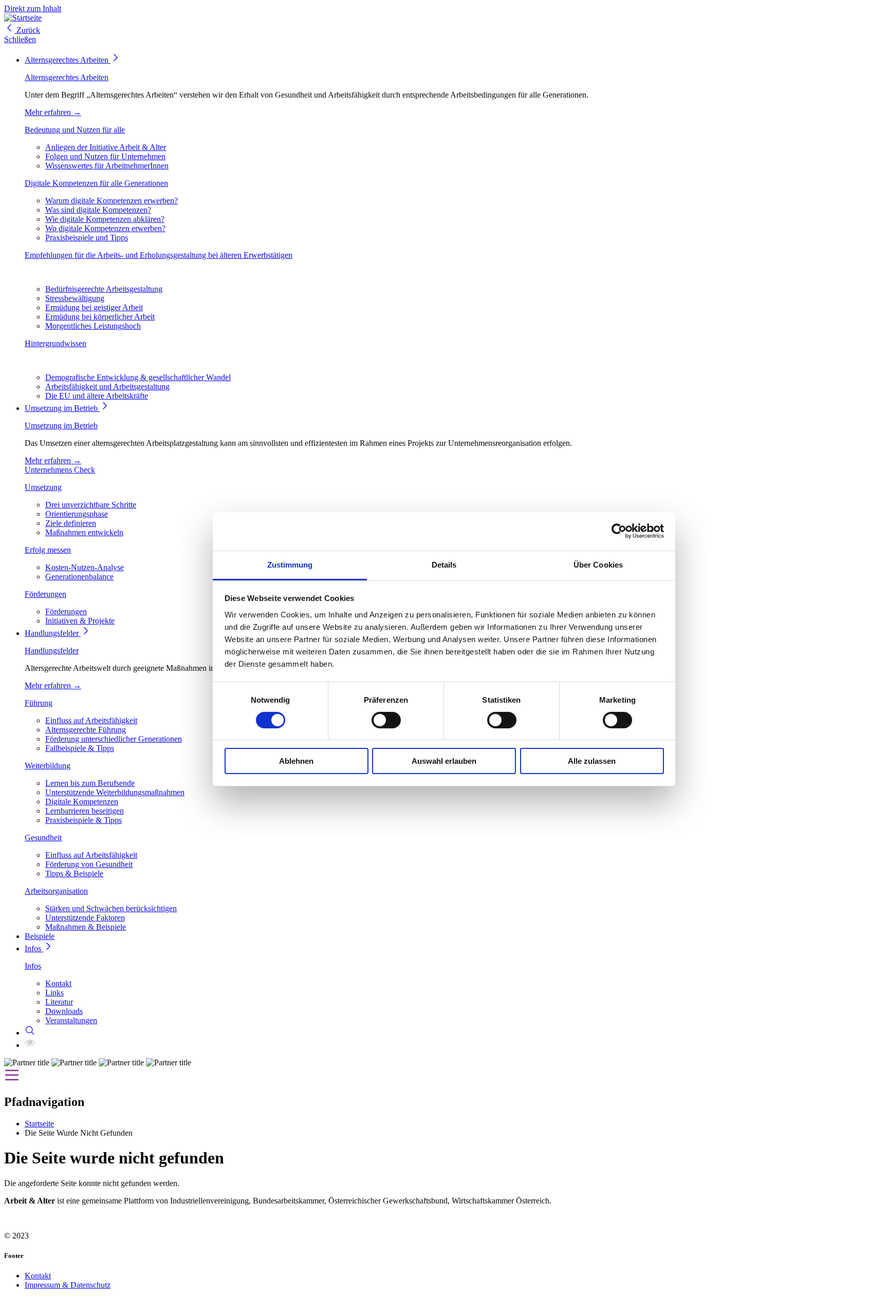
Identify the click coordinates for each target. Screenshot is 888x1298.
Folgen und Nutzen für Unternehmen (105, 156)
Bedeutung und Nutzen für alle (75, 129)
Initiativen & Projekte (80, 620)
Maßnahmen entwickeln (84, 532)
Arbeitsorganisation (56, 891)
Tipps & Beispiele (74, 873)
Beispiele (39, 936)
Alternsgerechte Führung (85, 729)
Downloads (64, 1011)
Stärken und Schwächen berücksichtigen (111, 908)
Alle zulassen (592, 761)
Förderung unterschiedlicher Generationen (113, 739)
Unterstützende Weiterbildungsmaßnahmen (114, 792)
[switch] (386, 720)
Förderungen (45, 594)
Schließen (20, 39)
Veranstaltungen (71, 1020)
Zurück (27, 30)
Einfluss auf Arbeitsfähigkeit (91, 720)
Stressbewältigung (74, 298)
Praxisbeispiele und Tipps (86, 237)
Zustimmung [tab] (290, 564)
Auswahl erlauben (444, 761)
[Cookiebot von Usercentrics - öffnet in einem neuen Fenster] (619, 531)
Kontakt (58, 983)
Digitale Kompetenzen (81, 801)
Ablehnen (296, 761)
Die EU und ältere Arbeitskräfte (96, 395)
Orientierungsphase (76, 514)
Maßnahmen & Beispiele (85, 927)
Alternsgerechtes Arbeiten (67, 59)
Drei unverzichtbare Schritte (90, 504)
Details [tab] (444, 564)
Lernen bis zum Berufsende (90, 783)
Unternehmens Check (60, 469)
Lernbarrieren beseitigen (84, 810)
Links (54, 992)
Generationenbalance (79, 576)
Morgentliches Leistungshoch (93, 326)
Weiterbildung (47, 765)
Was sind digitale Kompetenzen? (98, 209)
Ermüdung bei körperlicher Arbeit (100, 316)
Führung (38, 703)
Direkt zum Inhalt (32, 8)
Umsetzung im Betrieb (62, 408)
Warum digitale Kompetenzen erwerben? (111, 200)
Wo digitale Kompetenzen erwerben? (105, 228)
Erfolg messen (48, 549)
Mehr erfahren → (53, 112)
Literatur (59, 1002)
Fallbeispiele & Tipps (79, 748)
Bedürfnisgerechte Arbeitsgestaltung (103, 289)
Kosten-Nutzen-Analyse (84, 567)
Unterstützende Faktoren (85, 917)
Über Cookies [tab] (598, 564)
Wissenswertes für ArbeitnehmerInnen (107, 165)
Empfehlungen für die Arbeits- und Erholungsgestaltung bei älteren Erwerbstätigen (158, 255)
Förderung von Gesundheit (89, 864)
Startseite (39, 1123)
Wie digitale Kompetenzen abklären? (104, 219)
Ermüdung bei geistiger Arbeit (94, 307)
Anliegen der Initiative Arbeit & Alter (105, 147)
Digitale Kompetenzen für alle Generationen (96, 183)
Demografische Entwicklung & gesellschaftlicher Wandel (138, 377)
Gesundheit (43, 837)
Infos (34, 948)
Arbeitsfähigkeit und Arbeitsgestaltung (107, 386)
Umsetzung (43, 487)
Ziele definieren (70, 523)
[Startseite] (23, 17)
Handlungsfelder (53, 633)
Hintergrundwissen (55, 343)
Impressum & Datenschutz (67, 1285)
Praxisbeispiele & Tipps (83, 820)
